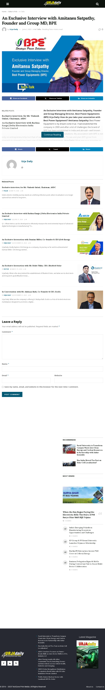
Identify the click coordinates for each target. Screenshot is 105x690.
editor (6, 269)
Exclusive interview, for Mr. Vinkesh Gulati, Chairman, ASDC (29, 187)
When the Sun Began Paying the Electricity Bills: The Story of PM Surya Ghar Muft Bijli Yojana (79, 515)
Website (58, 375)
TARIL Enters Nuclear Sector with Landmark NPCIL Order (50, 678)
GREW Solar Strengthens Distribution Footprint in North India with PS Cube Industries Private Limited (51, 671)
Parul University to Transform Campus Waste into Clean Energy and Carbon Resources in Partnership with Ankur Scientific (90, 450)
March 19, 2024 (16, 269)
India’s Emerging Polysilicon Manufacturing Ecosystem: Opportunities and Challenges (81, 530)
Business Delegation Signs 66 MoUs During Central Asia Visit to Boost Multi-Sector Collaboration (86, 564)
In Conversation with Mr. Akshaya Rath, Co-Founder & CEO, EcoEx (31, 292)
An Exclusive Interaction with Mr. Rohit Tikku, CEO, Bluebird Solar (31, 265)
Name (5, 364)
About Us (89, 687)
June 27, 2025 (18, 219)
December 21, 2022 (20, 295)
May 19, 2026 (14, 191)
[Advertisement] (83, 416)
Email (5, 375)
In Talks (22, 11)
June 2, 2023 (27, 29)
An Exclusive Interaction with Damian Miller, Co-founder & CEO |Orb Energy (36, 239)
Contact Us (100, 687)
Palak (6, 191)
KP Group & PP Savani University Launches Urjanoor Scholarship (82, 541)
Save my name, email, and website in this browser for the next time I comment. (41, 387)
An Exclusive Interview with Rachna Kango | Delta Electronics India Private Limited (21, 125)
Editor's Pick (12, 11)
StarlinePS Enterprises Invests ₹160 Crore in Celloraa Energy (84, 552)
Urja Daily (14, 29)
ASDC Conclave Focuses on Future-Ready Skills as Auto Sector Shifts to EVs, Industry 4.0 (53, 654)
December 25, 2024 (20, 243)
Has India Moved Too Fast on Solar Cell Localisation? (89, 461)
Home (4, 11)
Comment (7, 332)
